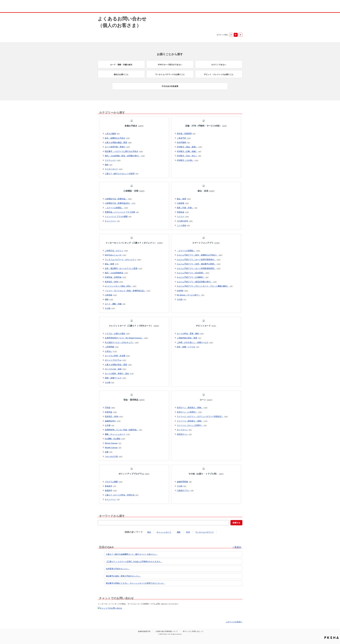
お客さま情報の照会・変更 (118, 365)
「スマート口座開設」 (116, 208)
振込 (149, 532)
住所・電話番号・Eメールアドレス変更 (123, 268)
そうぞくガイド (114, 169)
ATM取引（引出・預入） (189, 156)
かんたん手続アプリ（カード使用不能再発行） (199, 259)
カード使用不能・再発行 (117, 147)
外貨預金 (111, 412)
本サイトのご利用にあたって (193, 631)
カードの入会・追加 (115, 369)
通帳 (178, 532)
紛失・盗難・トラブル (188, 347)
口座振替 (183, 203)
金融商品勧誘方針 (144, 631)
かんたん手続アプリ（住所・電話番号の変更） (199, 264)
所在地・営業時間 (186, 133)
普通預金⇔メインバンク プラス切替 (122, 212)
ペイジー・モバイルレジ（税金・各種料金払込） (127, 291)
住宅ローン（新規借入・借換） (192, 407)
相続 (108, 165)
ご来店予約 (184, 138)
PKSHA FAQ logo (331, 637)
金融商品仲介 (113, 421)
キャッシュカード (163, 532)
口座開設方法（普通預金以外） (120, 203)
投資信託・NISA (114, 282)
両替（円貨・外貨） (187, 208)
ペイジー (183, 216)
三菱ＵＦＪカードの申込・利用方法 (122, 495)
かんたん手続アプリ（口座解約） (193, 277)
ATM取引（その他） (187, 160)
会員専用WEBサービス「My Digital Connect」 (126, 338)
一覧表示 (237, 547)
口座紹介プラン (185, 490)
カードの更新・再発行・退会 (119, 373)
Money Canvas (113, 443)
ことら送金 (183, 225)
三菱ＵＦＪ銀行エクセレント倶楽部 (122, 173)
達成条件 (111, 490)
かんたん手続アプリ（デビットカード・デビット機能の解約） (205, 286)
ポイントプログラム (115, 360)
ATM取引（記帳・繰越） (189, 151)
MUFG (120, 6)
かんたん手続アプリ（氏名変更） (193, 273)
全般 (108, 452)
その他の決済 (185, 221)
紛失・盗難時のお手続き (117, 138)
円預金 (110, 407)
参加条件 (110, 486)
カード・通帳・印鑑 (115, 304)
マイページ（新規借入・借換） (192, 421)
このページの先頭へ (234, 622)
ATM (188, 532)
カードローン (184, 430)
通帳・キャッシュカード (117, 434)
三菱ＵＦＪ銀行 (221, 6)
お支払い (111, 351)
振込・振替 (184, 199)
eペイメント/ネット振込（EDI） (121, 286)
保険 (109, 299)
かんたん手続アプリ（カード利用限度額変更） (199, 268)
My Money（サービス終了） (190, 295)
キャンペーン (112, 221)
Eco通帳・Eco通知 (115, 439)
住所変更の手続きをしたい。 (118, 569)
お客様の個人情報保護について (167, 631)
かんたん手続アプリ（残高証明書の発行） (197, 282)
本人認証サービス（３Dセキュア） (122, 342)
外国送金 (183, 212)
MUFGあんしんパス (115, 255)
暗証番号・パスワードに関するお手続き (124, 151)
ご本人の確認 (112, 133)
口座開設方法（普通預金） (118, 199)
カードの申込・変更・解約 (190, 333)
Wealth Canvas (113, 447)
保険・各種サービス (115, 378)
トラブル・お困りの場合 (117, 333)
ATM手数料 (183, 142)
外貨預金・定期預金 (115, 277)
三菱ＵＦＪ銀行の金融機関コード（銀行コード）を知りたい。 (132, 554)
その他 (110, 308)
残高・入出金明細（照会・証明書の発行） (125, 156)
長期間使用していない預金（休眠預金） (123, 430)
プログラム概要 (114, 482)
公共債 (109, 425)
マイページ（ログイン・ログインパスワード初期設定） (202, 416)
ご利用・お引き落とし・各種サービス (195, 342)
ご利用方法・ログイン (116, 251)
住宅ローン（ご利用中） (189, 412)
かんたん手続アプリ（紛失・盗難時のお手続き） (199, 255)
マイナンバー (113, 160)
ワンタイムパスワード (204, 532)
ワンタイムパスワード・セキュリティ (123, 259)
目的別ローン (184, 434)
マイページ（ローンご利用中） (192, 425)
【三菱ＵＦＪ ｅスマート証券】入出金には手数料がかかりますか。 (134, 561)
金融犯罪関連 (184, 482)
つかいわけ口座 (114, 456)
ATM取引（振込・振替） (189, 147)
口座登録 (111, 295)
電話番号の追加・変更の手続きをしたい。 (123, 576)
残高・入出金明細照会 (116, 273)
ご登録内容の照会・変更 (189, 338)
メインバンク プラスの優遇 (118, 216)
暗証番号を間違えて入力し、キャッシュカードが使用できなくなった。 (135, 583)
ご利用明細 (112, 347)
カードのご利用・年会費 (117, 356)
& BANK (182, 291)
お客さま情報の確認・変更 (118, 142)
